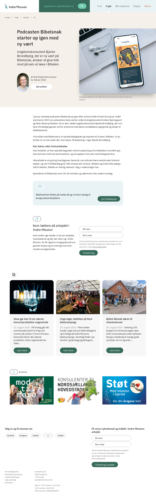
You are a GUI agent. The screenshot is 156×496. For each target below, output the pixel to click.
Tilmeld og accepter (105, 464)
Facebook (10, 435)
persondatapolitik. (100, 247)
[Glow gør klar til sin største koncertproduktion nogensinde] (32, 296)
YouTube (60, 435)
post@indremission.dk (43, 480)
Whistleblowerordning (13, 474)
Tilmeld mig (88, 252)
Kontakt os (9, 482)
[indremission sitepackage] (19, 6)
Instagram (23, 435)
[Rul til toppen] (151, 489)
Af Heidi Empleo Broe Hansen (43, 76)
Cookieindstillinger (12, 477)
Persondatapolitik (11, 471)
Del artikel (41, 86)
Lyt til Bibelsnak (109, 198)
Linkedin (36, 435)
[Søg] (82, 6)
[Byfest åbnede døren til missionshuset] (124, 296)
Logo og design (10, 480)
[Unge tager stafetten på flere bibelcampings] (78, 296)
